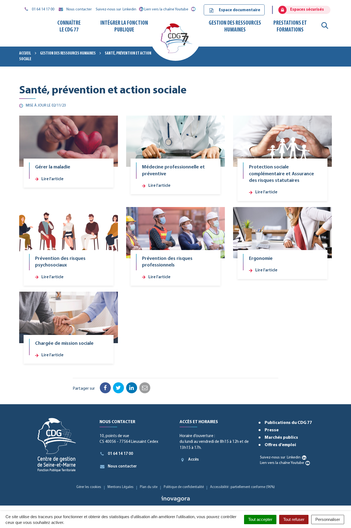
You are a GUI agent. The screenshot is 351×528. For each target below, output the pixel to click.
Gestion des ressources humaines (235, 26)
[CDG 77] (175, 40)
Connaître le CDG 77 (69, 26)
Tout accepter (260, 519)
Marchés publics (281, 437)
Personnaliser (327, 519)
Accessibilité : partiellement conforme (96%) (242, 487)
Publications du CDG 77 (288, 423)
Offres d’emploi (280, 445)
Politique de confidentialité (184, 487)
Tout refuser (293, 519)
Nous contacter (122, 466)
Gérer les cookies (88, 487)
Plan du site (148, 487)
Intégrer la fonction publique (124, 26)
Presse (272, 430)
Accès (193, 460)
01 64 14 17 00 (120, 454)
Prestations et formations (290, 26)
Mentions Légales (120, 487)
